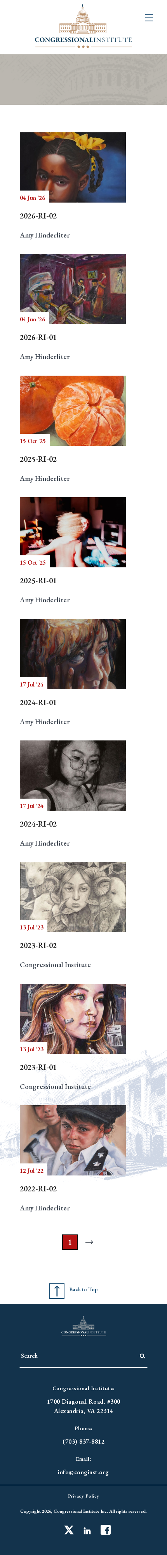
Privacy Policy (83, 1496)
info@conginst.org (83, 1472)
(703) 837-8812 (83, 1441)
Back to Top (83, 1289)
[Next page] (91, 1242)
